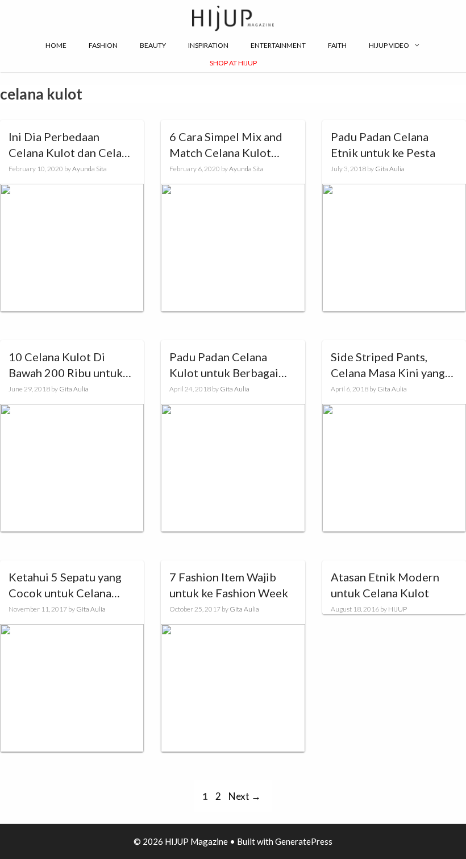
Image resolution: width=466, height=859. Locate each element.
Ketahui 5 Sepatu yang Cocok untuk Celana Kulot (65, 585)
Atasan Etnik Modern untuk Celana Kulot (385, 585)
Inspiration (208, 45)
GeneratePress (303, 841)
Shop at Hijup (233, 63)
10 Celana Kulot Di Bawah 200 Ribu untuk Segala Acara (66, 365)
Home (55, 45)
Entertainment (278, 45)
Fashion (103, 45)
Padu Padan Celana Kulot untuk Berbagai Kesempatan (223, 365)
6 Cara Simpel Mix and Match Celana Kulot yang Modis (225, 145)
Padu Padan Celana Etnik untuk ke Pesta (383, 144)
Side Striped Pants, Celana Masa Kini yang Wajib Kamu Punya (388, 365)
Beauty (153, 45)
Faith (337, 45)
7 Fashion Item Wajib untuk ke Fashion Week (228, 585)
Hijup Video (389, 45)
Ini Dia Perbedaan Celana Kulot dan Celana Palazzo (71, 145)
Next (244, 796)
